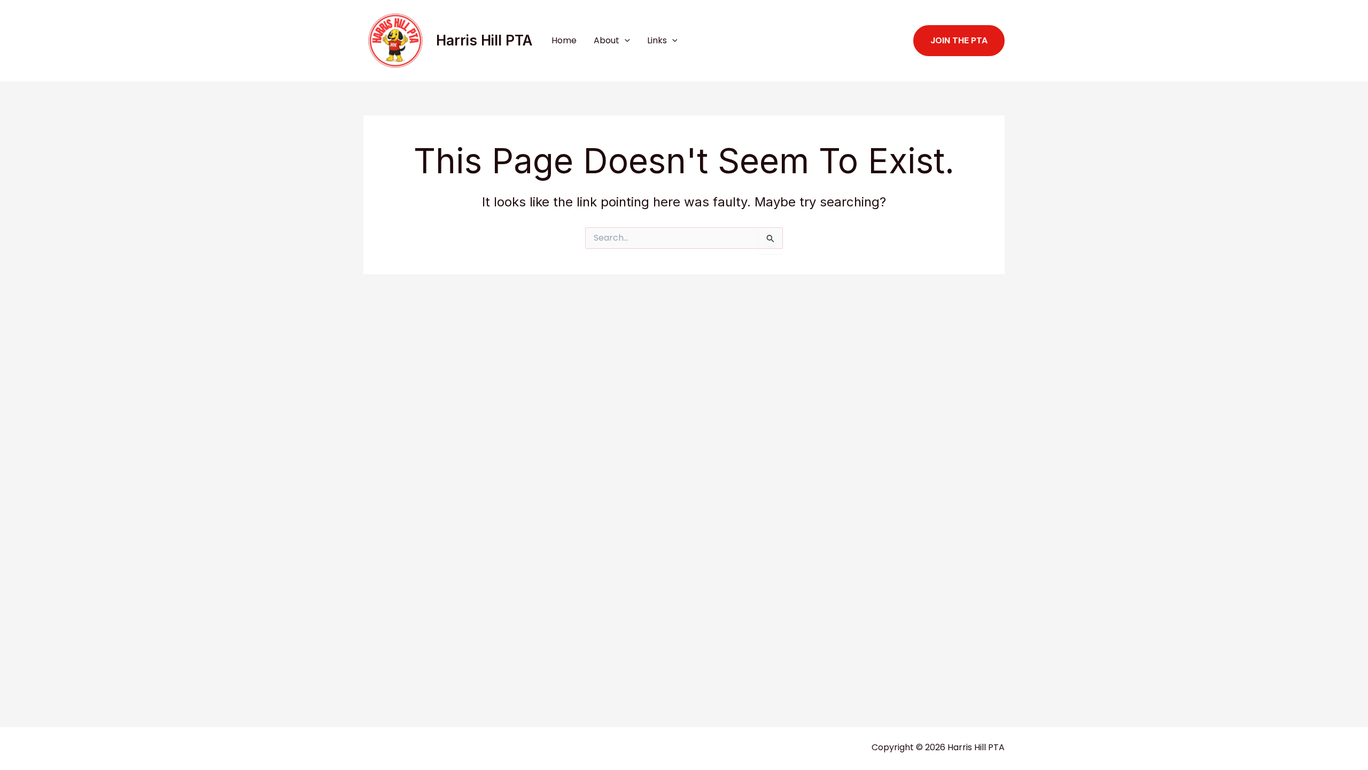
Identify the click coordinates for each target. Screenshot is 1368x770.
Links (657, 40)
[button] (624, 41)
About (606, 40)
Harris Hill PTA (484, 40)
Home (564, 40)
